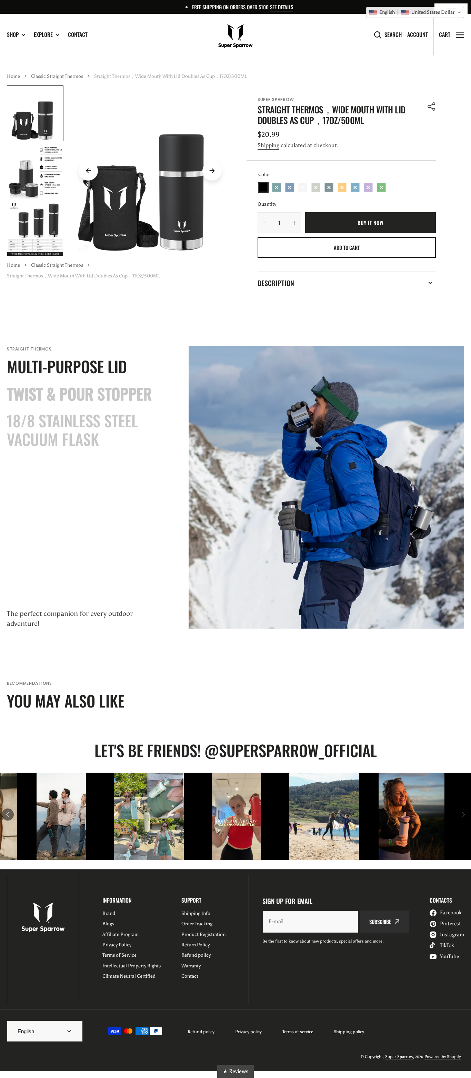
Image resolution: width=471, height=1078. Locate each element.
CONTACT (78, 34)
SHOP (13, 35)
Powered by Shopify (442, 1056)
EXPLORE (43, 35)
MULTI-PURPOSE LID (67, 366)
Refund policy (201, 1032)
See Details (281, 7)
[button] (432, 106)
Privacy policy (248, 1032)
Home (13, 76)
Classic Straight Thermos (57, 76)
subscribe (380, 921)
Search (393, 35)
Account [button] (417, 35)
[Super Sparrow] (235, 35)
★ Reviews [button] (235, 1071)
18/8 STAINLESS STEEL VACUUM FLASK (72, 429)
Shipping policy (349, 1032)
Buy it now (370, 222)
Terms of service (297, 1032)
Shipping (268, 145)
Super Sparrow (399, 1056)
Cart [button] (444, 34)
